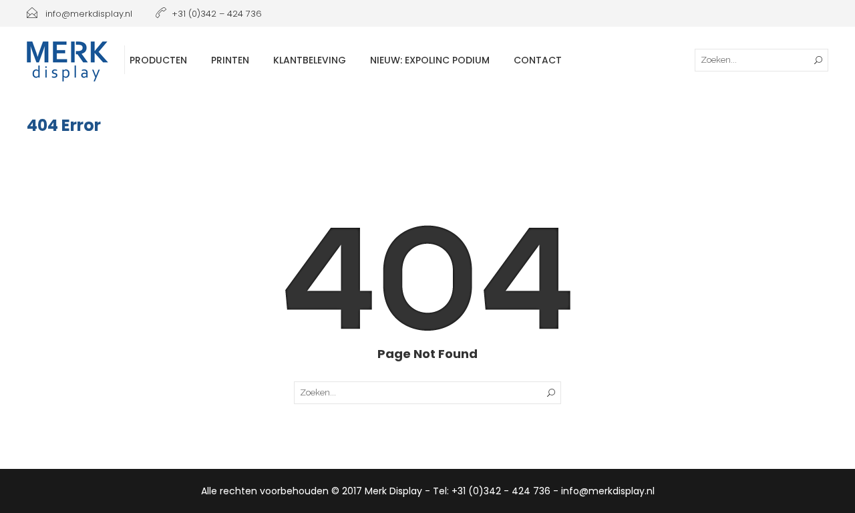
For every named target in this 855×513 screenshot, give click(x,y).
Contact (538, 60)
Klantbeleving (309, 60)
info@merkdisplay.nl (87, 13)
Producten (158, 60)
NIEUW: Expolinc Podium (430, 60)
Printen (230, 60)
